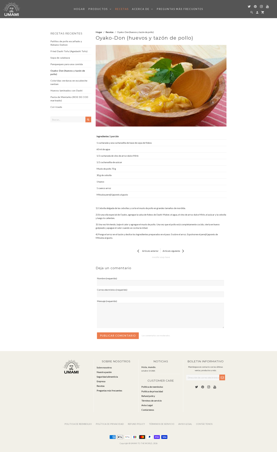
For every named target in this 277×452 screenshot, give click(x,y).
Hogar (79, 9)
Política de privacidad (152, 391)
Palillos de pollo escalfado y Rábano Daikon (66, 43)
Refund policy (148, 396)
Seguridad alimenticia (107, 376)
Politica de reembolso (152, 386)
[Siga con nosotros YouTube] (267, 7)
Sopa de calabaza (60, 57)
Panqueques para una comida (66, 64)
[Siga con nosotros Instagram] (261, 7)
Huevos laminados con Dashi (66, 90)
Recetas (122, 9)
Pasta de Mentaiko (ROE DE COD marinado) (69, 99)
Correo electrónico (112, 289)
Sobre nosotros (104, 367)
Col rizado (56, 107)
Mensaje (107, 301)
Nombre (107, 278)
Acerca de (141, 9)
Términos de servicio (151, 400)
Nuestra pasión (104, 372)
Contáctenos (147, 409)
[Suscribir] (222, 377)
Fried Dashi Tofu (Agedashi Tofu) (69, 51)
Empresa (101, 381)
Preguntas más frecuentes (180, 9)
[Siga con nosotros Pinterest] (255, 7)
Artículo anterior (148, 250)
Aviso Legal (147, 405)
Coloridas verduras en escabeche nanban (68, 82)
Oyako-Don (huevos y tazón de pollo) (67, 72)
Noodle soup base (161, 257)
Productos (99, 9)
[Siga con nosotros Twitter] (249, 7)
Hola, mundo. (148, 369)
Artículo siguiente (174, 250)
